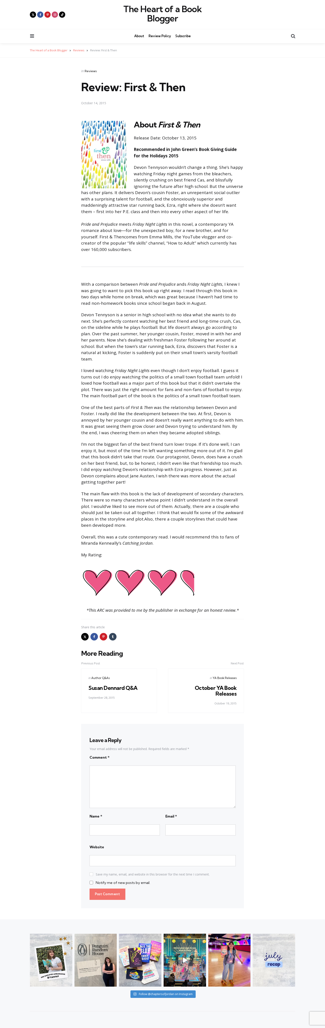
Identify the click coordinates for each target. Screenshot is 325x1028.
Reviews (91, 71)
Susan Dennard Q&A (113, 688)
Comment (99, 757)
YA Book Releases (225, 678)
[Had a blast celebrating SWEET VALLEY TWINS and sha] (229, 960)
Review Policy (160, 36)
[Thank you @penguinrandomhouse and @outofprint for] (140, 960)
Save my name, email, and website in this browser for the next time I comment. (153, 874)
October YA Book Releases (216, 691)
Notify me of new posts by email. (123, 882)
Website (97, 847)
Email (171, 816)
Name (96, 816)
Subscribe (183, 36)
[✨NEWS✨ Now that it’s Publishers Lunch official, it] (96, 960)
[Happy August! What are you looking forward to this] (274, 960)
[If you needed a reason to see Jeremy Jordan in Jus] (185, 960)
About (139, 36)
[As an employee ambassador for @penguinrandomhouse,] (51, 960)
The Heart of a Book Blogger (162, 13)
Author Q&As (100, 678)
